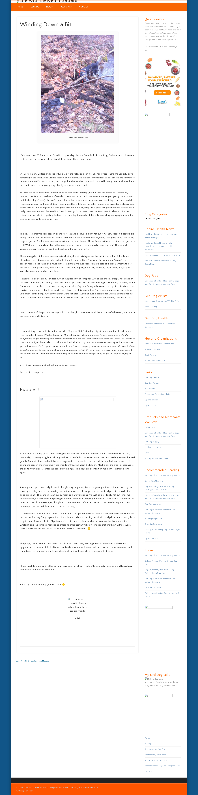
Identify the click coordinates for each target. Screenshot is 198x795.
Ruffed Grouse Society (155, 360)
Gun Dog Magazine (153, 504)
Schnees (148, 453)
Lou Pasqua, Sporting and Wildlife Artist (162, 301)
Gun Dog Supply (152, 442)
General (35, 7)
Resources (66, 7)
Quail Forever (151, 355)
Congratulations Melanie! (38, 661)
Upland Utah (150, 405)
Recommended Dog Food (156, 760)
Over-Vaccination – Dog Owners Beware (162, 255)
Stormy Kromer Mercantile (156, 458)
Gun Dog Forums (152, 383)
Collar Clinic (150, 427)
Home (20, 7)
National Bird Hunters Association (159, 344)
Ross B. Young (151, 307)
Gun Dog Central (152, 377)
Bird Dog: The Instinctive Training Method (162, 475)
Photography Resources (155, 755)
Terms (147, 738)
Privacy (148, 743)
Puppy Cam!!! (21, 661)
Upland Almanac (152, 538)
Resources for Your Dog (155, 749)
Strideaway (150, 388)
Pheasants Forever (153, 349)
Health (49, 7)
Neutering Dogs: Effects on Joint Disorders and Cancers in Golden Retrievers (159, 246)
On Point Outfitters (153, 587)
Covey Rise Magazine (154, 481)
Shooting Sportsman (154, 524)
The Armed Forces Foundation (158, 394)
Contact (83, 7)
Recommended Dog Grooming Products (162, 766)
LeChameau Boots (153, 447)
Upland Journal (151, 400)
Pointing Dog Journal (153, 518)
